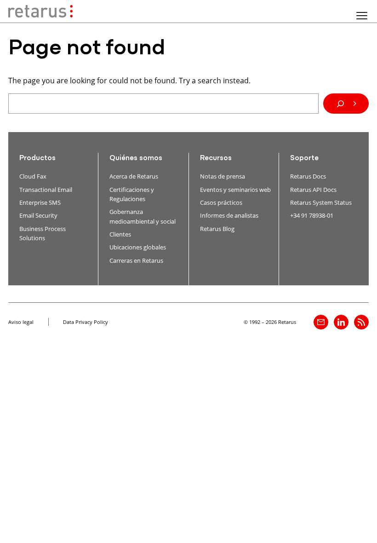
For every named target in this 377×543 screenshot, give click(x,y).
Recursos (216, 158)
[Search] (346, 103)
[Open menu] (362, 16)
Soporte (304, 158)
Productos (37, 158)
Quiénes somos (135, 158)
